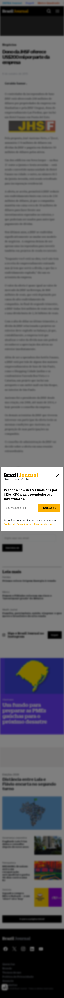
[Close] (57, 475)
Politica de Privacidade (17, 524)
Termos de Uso (43, 524)
